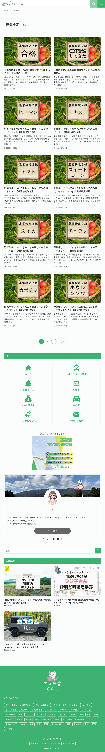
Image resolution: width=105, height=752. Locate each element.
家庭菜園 (9, 719)
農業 (68, 724)
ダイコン (74, 710)
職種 (39, 724)
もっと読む (52, 531)
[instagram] (47, 539)
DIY (7, 705)
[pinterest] (54, 539)
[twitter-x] (43, 539)
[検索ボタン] (93, 4)
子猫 (96, 715)
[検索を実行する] (98, 551)
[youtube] (57, 539)
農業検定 (77, 724)
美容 (31, 724)
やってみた (63, 705)
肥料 (46, 724)
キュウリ (24, 710)
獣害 (70, 719)
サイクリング (37, 710)
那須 (94, 724)
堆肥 (81, 715)
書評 (57, 719)
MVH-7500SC (42, 705)
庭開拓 (28, 719)
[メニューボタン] (101, 4)
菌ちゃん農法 (57, 724)
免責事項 (34, 743)
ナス (20, 715)
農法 (87, 724)
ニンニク (29, 715)
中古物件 (63, 715)
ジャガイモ (51, 710)
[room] (50, 539)
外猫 (89, 715)
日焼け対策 (47, 719)
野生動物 (9, 729)
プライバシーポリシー (50, 743)
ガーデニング (11, 710)
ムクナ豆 (40, 715)
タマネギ (63, 710)
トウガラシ (10, 715)
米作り (23, 724)
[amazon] (61, 539)
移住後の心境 (11, 724)
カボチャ (87, 705)
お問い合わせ (68, 743)
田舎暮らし (80, 719)
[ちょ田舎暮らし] (12, 4)
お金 (53, 705)
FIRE (14, 705)
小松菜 (19, 719)
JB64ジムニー (26, 705)
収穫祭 (73, 715)
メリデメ (52, 715)
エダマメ (75, 705)
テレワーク (86, 710)
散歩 (37, 719)
